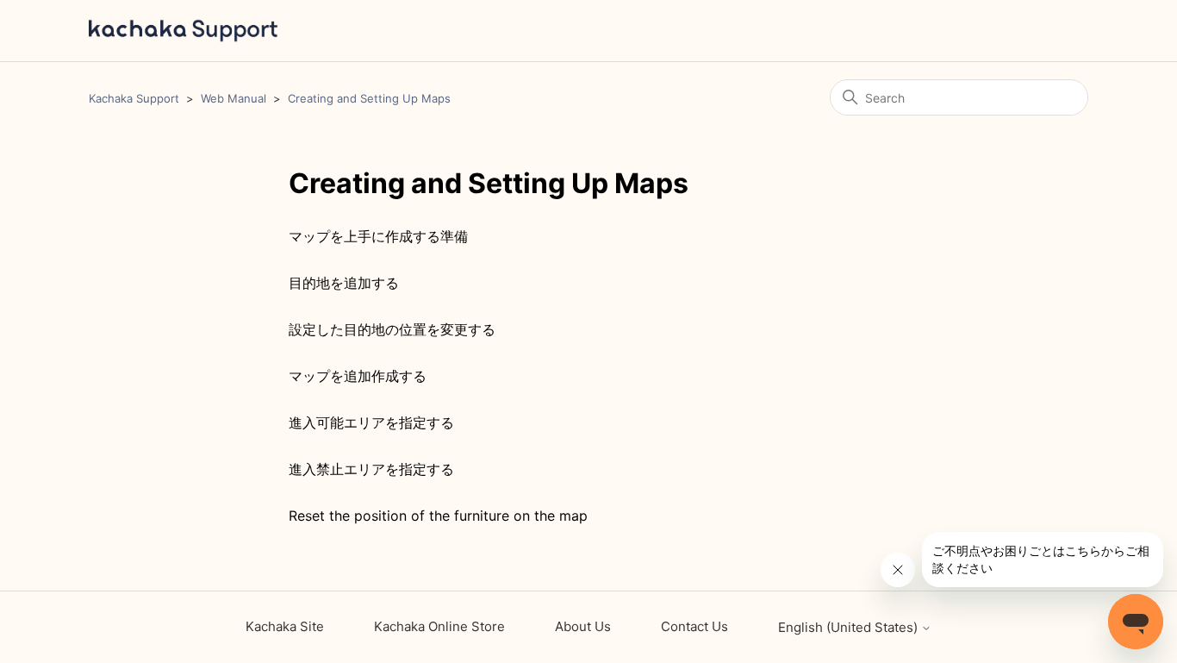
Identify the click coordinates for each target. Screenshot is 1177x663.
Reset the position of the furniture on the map (438, 515)
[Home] (183, 31)
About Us (583, 626)
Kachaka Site (285, 626)
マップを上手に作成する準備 (378, 236)
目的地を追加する (344, 282)
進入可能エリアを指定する (371, 422)
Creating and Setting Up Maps (369, 98)
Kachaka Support (134, 98)
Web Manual (233, 98)
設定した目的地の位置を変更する (392, 329)
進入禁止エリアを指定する (371, 469)
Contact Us (694, 626)
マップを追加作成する (358, 376)
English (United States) (849, 627)
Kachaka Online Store (439, 626)
